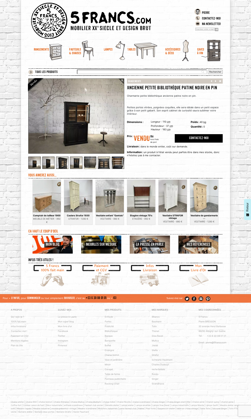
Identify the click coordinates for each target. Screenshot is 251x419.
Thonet (155, 331)
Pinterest (62, 345)
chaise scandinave (141, 402)
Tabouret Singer (219, 408)
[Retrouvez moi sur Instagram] (201, 298)
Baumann (157, 321)
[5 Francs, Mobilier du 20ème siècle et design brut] (101, 21)
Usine (13, 412)
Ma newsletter (211, 24)
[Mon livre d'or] (198, 276)
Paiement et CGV (19, 335)
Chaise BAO (31, 402)
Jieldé (155, 345)
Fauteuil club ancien (94, 405)
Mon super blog (66, 321)
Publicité (109, 326)
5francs (155, 316)
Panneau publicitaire (115, 378)
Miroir (108, 364)
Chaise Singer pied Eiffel (178, 402)
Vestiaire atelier (25, 412)
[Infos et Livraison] (149, 276)
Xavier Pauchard (81, 412)
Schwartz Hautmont (162, 359)
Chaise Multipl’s (93, 402)
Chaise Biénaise (61, 402)
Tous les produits (46, 72)
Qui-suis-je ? (17, 316)
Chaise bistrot (112, 355)
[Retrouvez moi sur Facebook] (194, 298)
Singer (155, 378)
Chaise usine (198, 402)
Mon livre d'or (65, 326)
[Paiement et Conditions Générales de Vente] (101, 276)
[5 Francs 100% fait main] (52, 276)
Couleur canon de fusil (33, 405)
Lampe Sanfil (212, 405)
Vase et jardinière (113, 359)
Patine (141, 408)
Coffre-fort (16, 405)
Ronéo (155, 374)
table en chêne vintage (187, 408)
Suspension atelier (166, 408)
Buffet (108, 345)
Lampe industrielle (180, 405)
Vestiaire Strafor (63, 412)
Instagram (63, 340)
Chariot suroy (212, 402)
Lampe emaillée (143, 405)
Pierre (206, 13)
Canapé (109, 369)
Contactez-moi (211, 18)
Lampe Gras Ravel (160, 405)
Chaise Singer (158, 402)
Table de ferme (112, 374)
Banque (109, 335)
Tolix (154, 326)
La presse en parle (67, 316)
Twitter (61, 335)
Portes (108, 321)
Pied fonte (151, 408)
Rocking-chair (112, 383)
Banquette (110, 340)
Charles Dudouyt (160, 364)
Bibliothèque (111, 331)
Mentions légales (19, 340)
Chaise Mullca (77, 402)
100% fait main (18, 321)
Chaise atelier (17, 402)
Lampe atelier (127, 405)
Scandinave (158, 383)
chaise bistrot (45, 402)
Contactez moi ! (19, 331)
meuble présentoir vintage (63, 408)
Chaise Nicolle (124, 402)
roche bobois (158, 369)
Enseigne (109, 350)
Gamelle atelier (112, 405)
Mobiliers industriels (108, 408)
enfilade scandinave (73, 405)
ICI (114, 298)
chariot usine (227, 402)
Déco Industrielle (54, 405)
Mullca (155, 340)
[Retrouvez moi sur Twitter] (187, 298)
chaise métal (109, 402)
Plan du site (17, 345)
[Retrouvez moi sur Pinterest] (208, 298)
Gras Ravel (157, 335)
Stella (155, 350)
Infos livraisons (18, 326)
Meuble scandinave (87, 408)
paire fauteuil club (127, 408)
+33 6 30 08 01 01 (96, 298)
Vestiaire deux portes (44, 412)
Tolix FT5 (233, 408)
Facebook (63, 331)
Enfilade (109, 316)
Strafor (155, 355)
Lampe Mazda (197, 405)
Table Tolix (205, 408)
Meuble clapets (24, 408)
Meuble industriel (41, 408)
